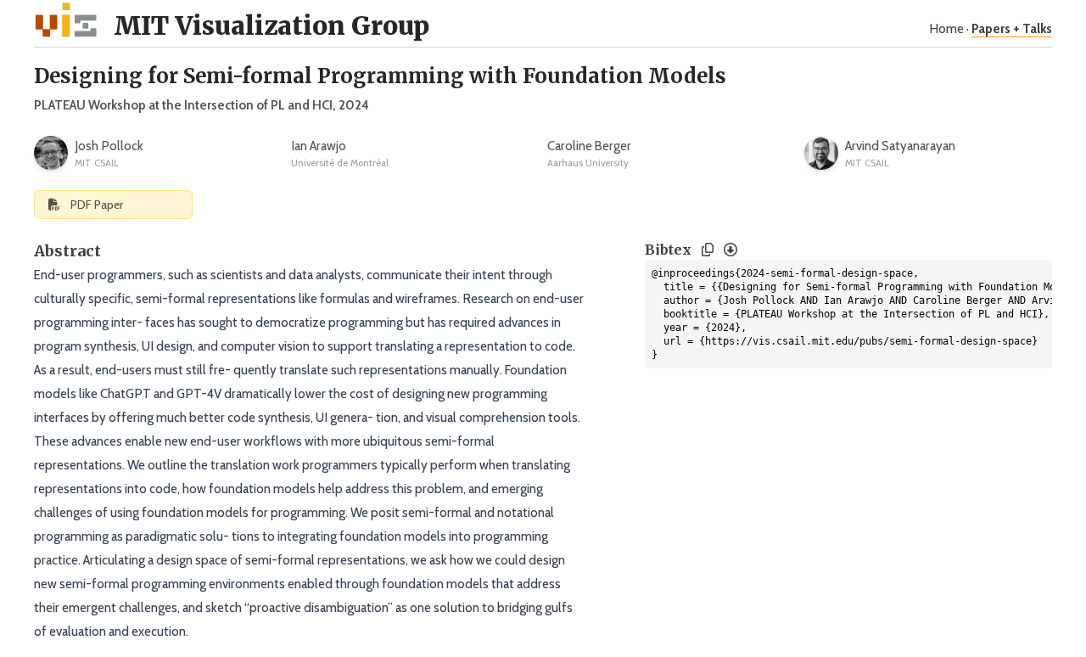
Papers (1011, 28)
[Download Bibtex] (730, 249)
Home (947, 28)
